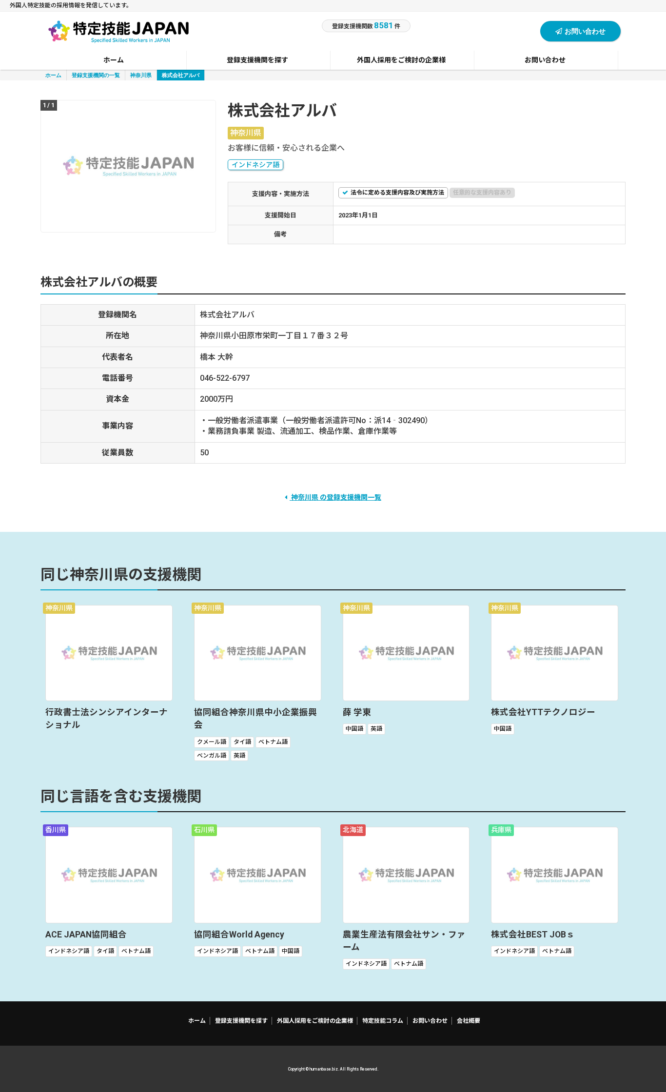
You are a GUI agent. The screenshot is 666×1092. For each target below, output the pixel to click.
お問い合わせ (585, 31)
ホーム (53, 74)
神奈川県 (141, 74)
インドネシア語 (255, 165)
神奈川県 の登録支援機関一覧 (335, 497)
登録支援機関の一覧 (96, 74)
